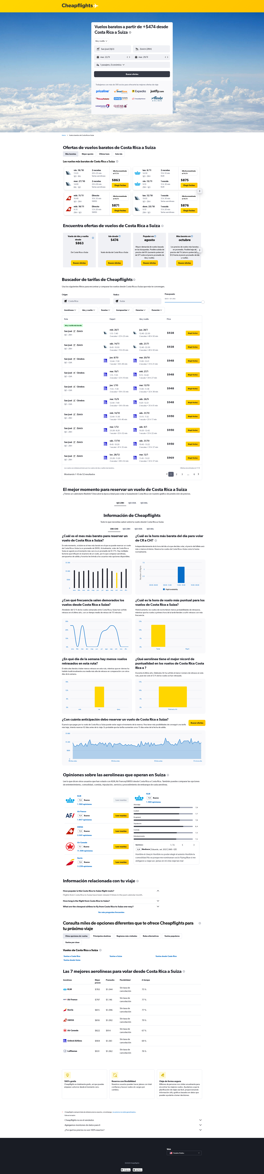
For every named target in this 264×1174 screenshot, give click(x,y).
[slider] (203, 302)
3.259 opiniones (84, 866)
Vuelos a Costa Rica (72, 956)
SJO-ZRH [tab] (120, 503)
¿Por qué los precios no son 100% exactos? (85, 1130)
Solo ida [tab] (118, 154)
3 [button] (182, 474)
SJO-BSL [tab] (144, 503)
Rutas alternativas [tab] (151, 936)
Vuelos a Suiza (116, 956)
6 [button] (194, 474)
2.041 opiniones (84, 835)
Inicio (64, 135)
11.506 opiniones (85, 851)
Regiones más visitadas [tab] (127, 936)
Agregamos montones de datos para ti (82, 1125)
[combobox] (101, 41)
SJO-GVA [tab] (132, 503)
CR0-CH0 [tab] (114, 529)
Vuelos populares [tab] (172, 936)
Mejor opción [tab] (87, 154)
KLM (79, 796)
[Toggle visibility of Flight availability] (170, 589)
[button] (130, 32)
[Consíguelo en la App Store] (137, 1170)
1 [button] (170, 474)
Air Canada (82, 842)
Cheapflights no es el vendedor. (79, 1120)
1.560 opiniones (84, 804)
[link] (79, 263)
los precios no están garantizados (124, 1112)
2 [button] (176, 474)
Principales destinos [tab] (102, 936)
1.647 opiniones (84, 820)
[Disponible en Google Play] (125, 1170)
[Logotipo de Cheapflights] (77, 6)
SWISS (80, 827)
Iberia (79, 858)
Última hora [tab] (104, 154)
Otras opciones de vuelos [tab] (76, 936)
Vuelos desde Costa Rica (166, 956)
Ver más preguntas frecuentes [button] (111, 912)
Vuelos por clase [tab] (72, 942)
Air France (81, 811)
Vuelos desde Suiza (72, 960)
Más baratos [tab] (70, 154)
